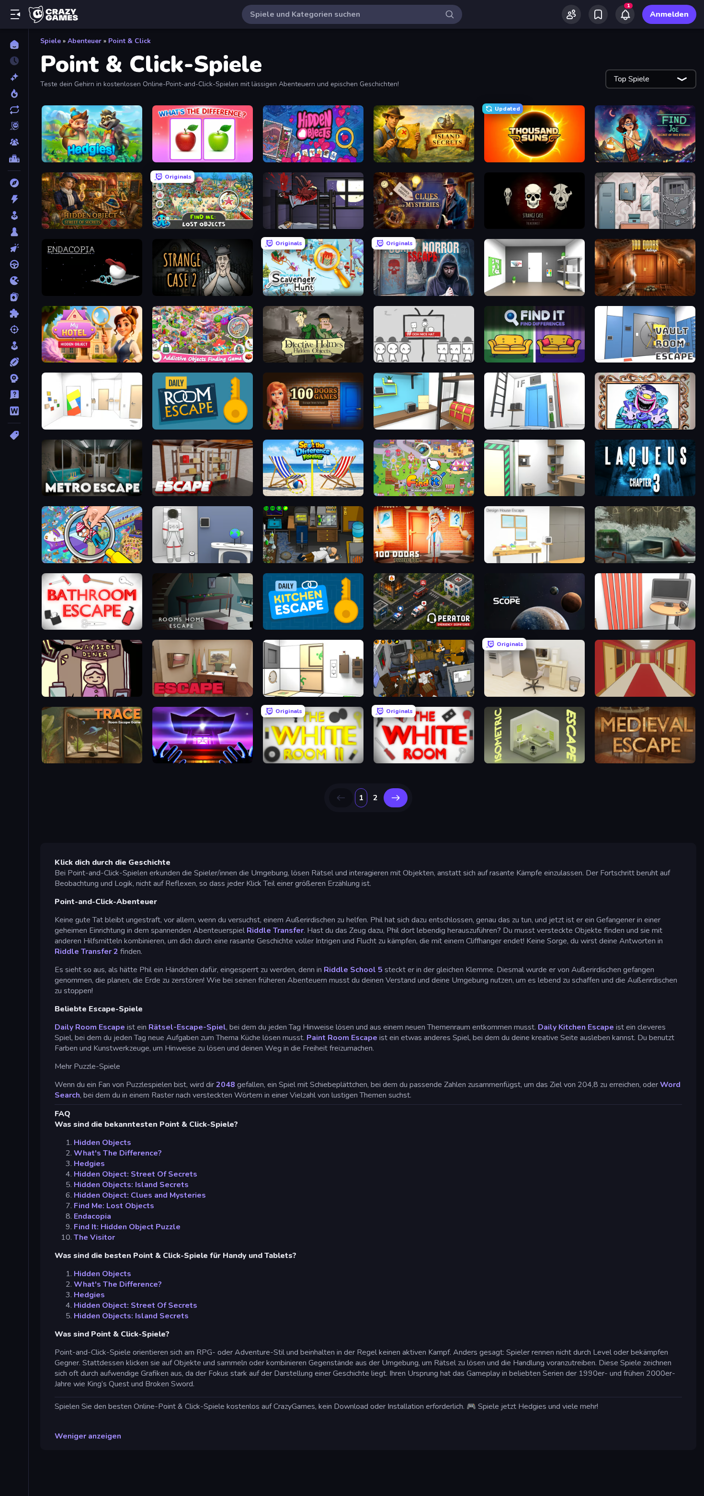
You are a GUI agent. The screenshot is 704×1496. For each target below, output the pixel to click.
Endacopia (92, 1216)
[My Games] (598, 14)
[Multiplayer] (14, 142)
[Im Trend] (14, 93)
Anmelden (669, 14)
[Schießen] (14, 329)
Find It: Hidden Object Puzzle (127, 1227)
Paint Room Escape (342, 1037)
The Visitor (94, 1237)
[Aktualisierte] (14, 110)
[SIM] (14, 346)
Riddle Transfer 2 (86, 951)
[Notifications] (625, 14)
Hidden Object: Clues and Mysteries (140, 1195)
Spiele (50, 40)
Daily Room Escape (90, 1027)
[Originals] (14, 126)
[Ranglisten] (14, 158)
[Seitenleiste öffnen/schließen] (15, 14)
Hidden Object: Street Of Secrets (135, 1174)
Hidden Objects (102, 1142)
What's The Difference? (118, 1153)
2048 (225, 1084)
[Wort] (14, 411)
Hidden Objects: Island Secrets (131, 1184)
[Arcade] (14, 215)
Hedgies (89, 1163)
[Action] (14, 199)
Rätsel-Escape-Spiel (187, 1027)
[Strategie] (14, 378)
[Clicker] (14, 248)
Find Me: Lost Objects (114, 1206)
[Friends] (571, 14)
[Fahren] (14, 264)
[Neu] (14, 77)
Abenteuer (85, 40)
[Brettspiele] (14, 232)
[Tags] (14, 435)
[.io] (14, 280)
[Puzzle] (14, 313)
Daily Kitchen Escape (576, 1027)
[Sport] (14, 362)
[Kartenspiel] (14, 297)
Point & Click (129, 40)
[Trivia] (14, 394)
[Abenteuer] (14, 183)
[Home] (14, 44)
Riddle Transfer (275, 930)
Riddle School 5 (353, 969)
